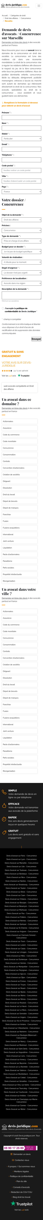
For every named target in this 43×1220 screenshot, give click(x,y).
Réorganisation (9, 581)
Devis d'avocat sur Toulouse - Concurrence (21, 870)
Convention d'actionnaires (13, 468)
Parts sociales (8, 568)
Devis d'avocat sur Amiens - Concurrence (21, 1024)
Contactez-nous (22, 1160)
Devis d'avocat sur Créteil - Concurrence (21, 1078)
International (8, 534)
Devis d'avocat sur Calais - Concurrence (21, 949)
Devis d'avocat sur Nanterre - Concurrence (21, 1032)
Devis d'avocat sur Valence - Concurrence (21, 1070)
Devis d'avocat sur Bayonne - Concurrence (21, 1063)
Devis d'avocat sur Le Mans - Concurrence (21, 1010)
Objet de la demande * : (12, 215)
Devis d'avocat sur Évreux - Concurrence (21, 981)
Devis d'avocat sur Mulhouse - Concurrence (21, 910)
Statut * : (6, 134)
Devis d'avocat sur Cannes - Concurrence (21, 1105)
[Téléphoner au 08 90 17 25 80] (20, 1148)
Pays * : (5, 187)
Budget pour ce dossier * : (13, 247)
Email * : (5, 144)
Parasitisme (7, 561)
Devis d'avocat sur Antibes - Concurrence (21, 1096)
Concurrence (8, 448)
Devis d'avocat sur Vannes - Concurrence (21, 963)
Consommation (9, 455)
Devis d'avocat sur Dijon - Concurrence (21, 977)
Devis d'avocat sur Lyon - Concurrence (21, 859)
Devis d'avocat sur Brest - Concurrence (21, 892)
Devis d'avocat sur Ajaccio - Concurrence (21, 974)
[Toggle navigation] (39, 6)
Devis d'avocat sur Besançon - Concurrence (22, 906)
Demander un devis (22, 1154)
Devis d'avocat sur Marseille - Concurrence (21, 863)
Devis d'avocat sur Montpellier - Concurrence (21, 967)
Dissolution (7, 488)
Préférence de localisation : (14, 278)
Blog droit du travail (21, 1197)
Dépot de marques (10, 508)
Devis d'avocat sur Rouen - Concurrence (21, 988)
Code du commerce (11, 435)
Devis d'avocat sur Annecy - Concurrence (21, 1059)
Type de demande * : (11, 236)
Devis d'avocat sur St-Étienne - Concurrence (21, 928)
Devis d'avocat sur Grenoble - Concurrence (21, 1014)
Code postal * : (8, 165)
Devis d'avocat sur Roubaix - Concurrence (21, 1003)
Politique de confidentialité (21, 1176)
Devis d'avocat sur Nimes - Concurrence (21, 999)
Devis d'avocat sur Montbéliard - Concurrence (21, 1074)
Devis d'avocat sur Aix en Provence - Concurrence (21, 1021)
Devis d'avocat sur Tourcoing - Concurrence (22, 1088)
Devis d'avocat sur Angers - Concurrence (22, 1017)
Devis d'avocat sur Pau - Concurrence (21, 913)
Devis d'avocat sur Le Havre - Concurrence (21, 1006)
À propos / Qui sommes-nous (21, 1166)
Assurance (7, 428)
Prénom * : (6, 113)
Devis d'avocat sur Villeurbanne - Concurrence (21, 1028)
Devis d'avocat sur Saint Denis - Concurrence (21, 1049)
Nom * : (5, 123)
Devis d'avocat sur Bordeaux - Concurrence (21, 874)
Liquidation (7, 548)
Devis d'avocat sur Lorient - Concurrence (21, 945)
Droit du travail (9, 494)
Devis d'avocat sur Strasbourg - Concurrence (21, 885)
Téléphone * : (8, 155)
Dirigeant (6, 481)
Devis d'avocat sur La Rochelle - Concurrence (21, 1067)
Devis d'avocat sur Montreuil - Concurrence (21, 1045)
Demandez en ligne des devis (14, 42)
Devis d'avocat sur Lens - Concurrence (21, 1056)
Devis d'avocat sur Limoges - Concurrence (21, 952)
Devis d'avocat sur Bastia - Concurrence (21, 992)
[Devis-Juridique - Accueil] (15, 6)
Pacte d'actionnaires (11, 554)
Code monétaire (9, 441)
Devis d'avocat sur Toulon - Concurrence (21, 888)
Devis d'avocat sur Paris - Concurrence (21, 856)
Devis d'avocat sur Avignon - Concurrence (21, 931)
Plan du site (21, 1181)
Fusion (5, 521)
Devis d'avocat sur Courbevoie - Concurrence (21, 1092)
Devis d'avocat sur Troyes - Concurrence (21, 985)
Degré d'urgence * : (10, 268)
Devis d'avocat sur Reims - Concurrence (21, 995)
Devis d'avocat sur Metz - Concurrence (21, 956)
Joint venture (8, 541)
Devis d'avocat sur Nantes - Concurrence (21, 881)
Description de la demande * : (15, 289)
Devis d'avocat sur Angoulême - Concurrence (21, 1052)
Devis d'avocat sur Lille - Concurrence (21, 866)
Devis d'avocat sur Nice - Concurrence (22, 877)
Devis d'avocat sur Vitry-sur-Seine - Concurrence (22, 1085)
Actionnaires (8, 421)
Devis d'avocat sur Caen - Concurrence (21, 895)
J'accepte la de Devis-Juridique (21, 310)
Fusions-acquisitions (11, 528)
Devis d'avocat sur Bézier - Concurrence (21, 1109)
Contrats (6, 461)
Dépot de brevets (10, 501)
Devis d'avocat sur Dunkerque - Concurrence (21, 959)
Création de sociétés (11, 475)
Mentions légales (21, 1171)
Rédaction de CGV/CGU (21, 1192)
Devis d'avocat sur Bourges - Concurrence (21, 903)
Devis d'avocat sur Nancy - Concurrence (21, 1041)
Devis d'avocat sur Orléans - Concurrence (21, 899)
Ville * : (5, 176)
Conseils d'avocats (21, 1187)
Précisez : (6, 225)
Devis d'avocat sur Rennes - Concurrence (21, 921)
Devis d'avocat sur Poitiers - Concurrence (21, 917)
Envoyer (36, 339)
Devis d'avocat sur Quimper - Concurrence (21, 924)
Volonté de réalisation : (12, 257)
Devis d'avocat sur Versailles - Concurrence (21, 1081)
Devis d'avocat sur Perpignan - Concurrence (21, 970)
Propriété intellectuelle (12, 574)
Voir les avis (9, 376)
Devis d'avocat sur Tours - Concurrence (21, 941)
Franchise (7, 514)
